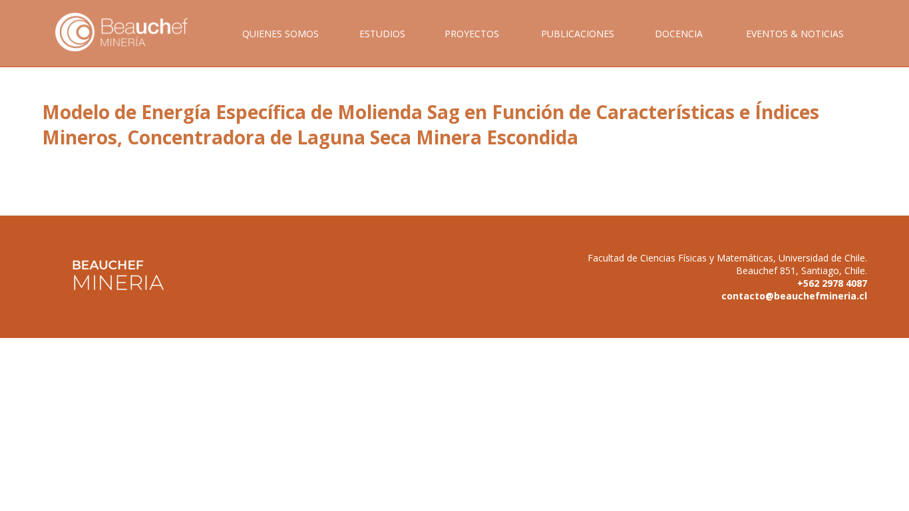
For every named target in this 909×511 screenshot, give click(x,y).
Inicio (131, 47)
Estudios (382, 33)
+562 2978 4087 (832, 283)
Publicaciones (577, 33)
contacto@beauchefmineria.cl (794, 295)
